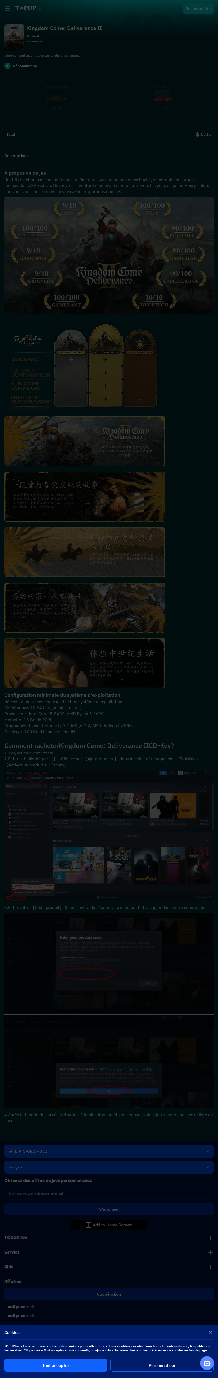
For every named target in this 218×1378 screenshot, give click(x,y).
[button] (109, 689)
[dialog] (109, 1351)
